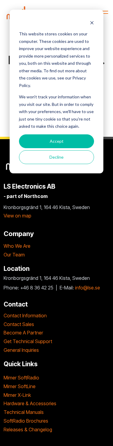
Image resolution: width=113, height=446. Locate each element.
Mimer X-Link (17, 395)
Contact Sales (19, 324)
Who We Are (17, 246)
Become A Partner (23, 333)
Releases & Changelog (28, 430)
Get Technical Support (28, 341)
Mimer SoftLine (20, 386)
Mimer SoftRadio (21, 378)
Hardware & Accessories (30, 403)
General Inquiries (21, 350)
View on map (17, 216)
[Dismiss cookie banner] (92, 22)
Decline (56, 157)
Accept (57, 141)
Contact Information (25, 316)
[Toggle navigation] (103, 12)
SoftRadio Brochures (26, 421)
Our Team (14, 255)
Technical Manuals (24, 412)
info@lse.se (87, 288)
